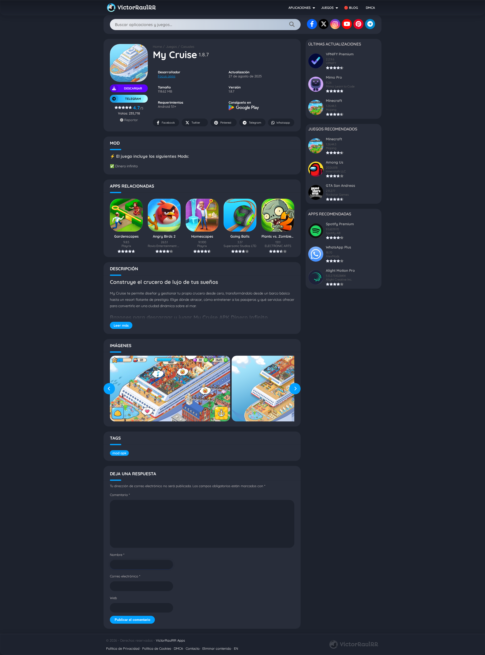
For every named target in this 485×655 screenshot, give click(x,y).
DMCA (370, 8)
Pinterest (225, 122)
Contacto (193, 648)
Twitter (195, 122)
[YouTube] (347, 24)
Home (157, 46)
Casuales (187, 46)
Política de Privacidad (122, 648)
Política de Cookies (156, 648)
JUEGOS (327, 8)
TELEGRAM (133, 99)
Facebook (168, 122)
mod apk (119, 453)
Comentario (120, 495)
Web (113, 598)
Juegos (171, 46)
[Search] (292, 24)
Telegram (255, 122)
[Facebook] (312, 24)
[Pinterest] (358, 24)
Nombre (117, 555)
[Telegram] (370, 24)
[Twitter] (324, 24)
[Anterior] (109, 388)
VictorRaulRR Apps (170, 640)
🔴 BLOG (351, 8)
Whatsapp (283, 122)
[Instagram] (335, 24)
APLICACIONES (299, 8)
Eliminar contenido (216, 648)
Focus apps (166, 76)
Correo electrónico (125, 576)
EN (236, 648)
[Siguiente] (295, 388)
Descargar (133, 88)
